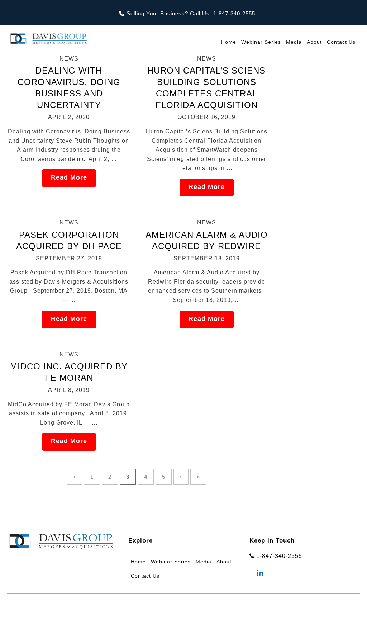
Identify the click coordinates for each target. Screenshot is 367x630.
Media (294, 42)
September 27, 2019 (69, 258)
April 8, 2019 (69, 390)
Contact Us (341, 42)
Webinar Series (261, 42)
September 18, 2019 (206, 258)
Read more (69, 177)
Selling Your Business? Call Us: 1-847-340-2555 (190, 13)
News (68, 59)
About (314, 42)
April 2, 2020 (69, 117)
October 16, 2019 (206, 117)
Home (228, 42)
